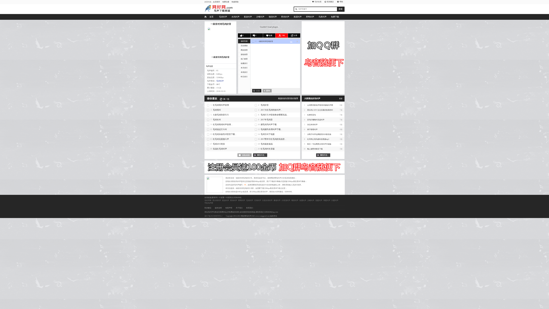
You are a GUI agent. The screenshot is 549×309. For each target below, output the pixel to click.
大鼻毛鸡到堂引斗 (221, 115)
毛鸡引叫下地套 (268, 134)
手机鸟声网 (208, 203)
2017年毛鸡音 (267, 120)
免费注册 (225, 2)
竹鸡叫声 (257, 200)
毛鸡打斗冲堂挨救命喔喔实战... (274, 115)
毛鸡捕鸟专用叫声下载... (271, 129)
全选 (256, 90)
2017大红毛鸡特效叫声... (271, 110)
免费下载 (335, 17)
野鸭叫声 (310, 17)
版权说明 (218, 208)
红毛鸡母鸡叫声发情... (223, 124)
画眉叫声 (298, 17)
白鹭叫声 (334, 200)
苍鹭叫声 (318, 200)
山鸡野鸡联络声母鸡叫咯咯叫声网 (320, 105)
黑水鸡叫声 (216, 200)
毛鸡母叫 (217, 110)
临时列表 (244, 41)
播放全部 (323, 155)
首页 (211, 17)
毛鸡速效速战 (267, 144)
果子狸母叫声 (312, 129)
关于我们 (239, 208)
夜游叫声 (248, 17)
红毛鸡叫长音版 (268, 149)
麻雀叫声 (277, 200)
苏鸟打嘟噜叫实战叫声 (315, 120)
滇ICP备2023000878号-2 (213, 216)
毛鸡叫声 (223, 17)
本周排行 (244, 72)
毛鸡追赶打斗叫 (220, 129)
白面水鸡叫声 (267, 200)
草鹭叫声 (326, 200)
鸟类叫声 (323, 17)
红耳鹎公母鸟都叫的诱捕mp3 (318, 139)
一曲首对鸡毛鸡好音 (221, 24)
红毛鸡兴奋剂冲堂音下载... (225, 134)
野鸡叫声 (285, 17)
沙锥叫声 (260, 17)
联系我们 (249, 208)
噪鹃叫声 (273, 17)
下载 (283, 35)
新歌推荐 (244, 55)
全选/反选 (244, 155)
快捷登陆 (235, 2)
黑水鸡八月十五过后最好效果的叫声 (320, 110)
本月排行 (244, 68)
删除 (267, 90)
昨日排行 (244, 77)
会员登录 (216, 2)
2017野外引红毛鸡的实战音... (273, 139)
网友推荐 (244, 50)
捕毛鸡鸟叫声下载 (269, 124)
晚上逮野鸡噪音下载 (315, 149)
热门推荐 (244, 59)
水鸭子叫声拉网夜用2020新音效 (319, 134)
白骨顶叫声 (286, 200)
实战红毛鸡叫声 (220, 149)
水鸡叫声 (235, 17)
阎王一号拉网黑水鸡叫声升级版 (319, 144)
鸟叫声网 (207, 200)
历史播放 (244, 46)
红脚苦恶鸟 (311, 115)
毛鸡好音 (265, 105)
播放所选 (260, 155)
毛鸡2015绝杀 (219, 144)
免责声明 (228, 208)
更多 (341, 99)
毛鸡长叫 (217, 120)
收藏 (270, 35)
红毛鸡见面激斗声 (221, 139)
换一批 (226, 99)
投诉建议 (330, 2)
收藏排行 (244, 63)
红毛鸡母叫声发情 (221, 105)
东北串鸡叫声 (312, 125)
